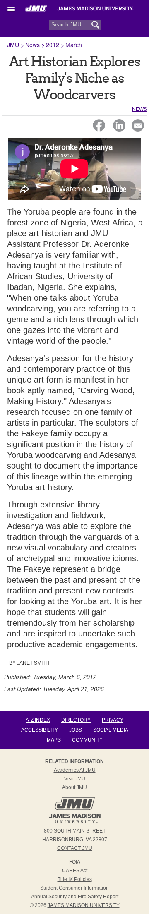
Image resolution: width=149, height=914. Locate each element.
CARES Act (74, 870)
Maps (54, 740)
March (73, 45)
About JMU (74, 787)
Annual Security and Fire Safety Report (74, 897)
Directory (76, 720)
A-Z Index (38, 720)
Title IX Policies (75, 879)
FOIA (74, 862)
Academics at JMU (75, 770)
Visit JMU (74, 779)
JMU (13, 45)
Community (87, 740)
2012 (52, 45)
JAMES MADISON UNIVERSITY (84, 905)
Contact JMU (74, 848)
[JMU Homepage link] (75, 822)
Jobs (75, 730)
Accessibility (39, 730)
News (32, 45)
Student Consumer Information (74, 888)
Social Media (110, 730)
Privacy (112, 720)
